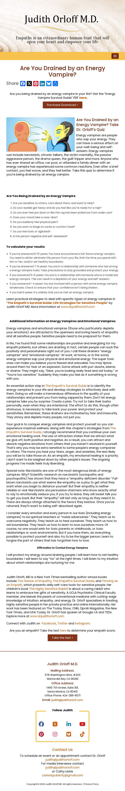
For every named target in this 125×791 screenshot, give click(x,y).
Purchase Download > (62, 105)
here (63, 630)
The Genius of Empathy (34, 581)
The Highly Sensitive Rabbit (48, 589)
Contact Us (62, 749)
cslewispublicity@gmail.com (62, 775)
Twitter (62, 623)
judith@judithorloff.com (67, 700)
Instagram (82, 623)
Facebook (48, 623)
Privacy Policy (91, 784)
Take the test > (62, 638)
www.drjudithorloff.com (78, 307)
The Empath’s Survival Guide (66, 386)
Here (83, 98)
